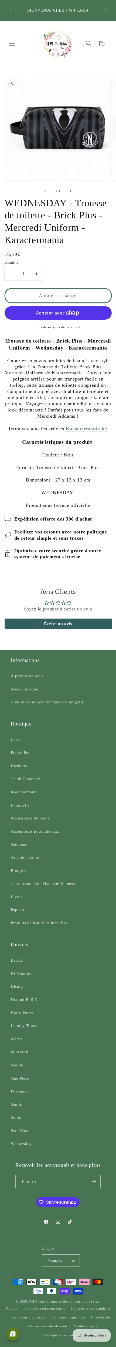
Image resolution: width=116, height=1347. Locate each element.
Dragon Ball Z (24, 999)
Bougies (18, 870)
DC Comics (21, 973)
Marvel (17, 1039)
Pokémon (19, 1091)
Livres (16, 896)
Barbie (17, 960)
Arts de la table (25, 857)
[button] (11, 43)
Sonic (16, 1117)
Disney (17, 986)
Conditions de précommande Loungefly (47, 702)
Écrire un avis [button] (58, 624)
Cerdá (16, 739)
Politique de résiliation (60, 1335)
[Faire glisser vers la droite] (70, 191)
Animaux (19, 844)
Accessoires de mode (30, 818)
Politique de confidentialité (90, 1308)
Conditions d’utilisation (29, 1317)
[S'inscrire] (93, 1182)
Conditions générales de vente (45, 1326)
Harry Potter (22, 1012)
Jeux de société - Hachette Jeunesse (44, 883)
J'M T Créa (37, 1301)
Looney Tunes (24, 1025)
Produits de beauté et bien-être (39, 922)
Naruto (17, 1065)
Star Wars (19, 1130)
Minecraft (20, 1051)
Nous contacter (25, 689)
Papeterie (19, 909)
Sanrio (17, 1104)
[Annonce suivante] (106, 10)
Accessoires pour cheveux (35, 831)
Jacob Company (25, 778)
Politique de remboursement (43, 1308)
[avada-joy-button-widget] (12, 1334)
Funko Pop (21, 752)
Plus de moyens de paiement (57, 327)
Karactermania (24, 792)
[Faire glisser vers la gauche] (46, 191)
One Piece (20, 1078)
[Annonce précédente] (10, 10)
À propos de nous (27, 676)
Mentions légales (86, 1326)
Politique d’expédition (69, 1317)
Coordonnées (100, 1317)
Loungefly (20, 805)
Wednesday (21, 1143)
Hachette (19, 765)
